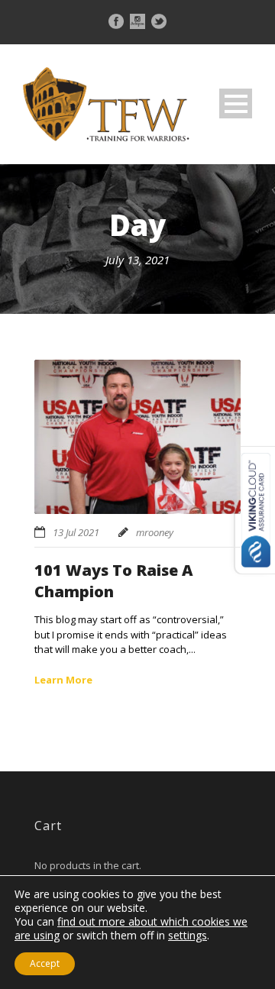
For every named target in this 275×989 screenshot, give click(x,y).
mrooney (154, 532)
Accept (45, 963)
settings (187, 935)
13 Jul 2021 (76, 532)
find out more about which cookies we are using (131, 928)
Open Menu (235, 103)
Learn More (63, 680)
